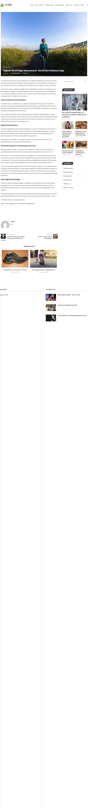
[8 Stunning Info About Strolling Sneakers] (43, 259)
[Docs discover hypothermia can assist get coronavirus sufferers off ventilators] (74, 102)
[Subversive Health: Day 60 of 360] (51, 307)
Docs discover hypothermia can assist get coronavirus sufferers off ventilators (74, 115)
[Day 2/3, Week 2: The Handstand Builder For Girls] (51, 318)
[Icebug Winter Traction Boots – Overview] (15, 259)
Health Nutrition (39, 5)
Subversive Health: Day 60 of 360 (67, 305)
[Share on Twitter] (20, 215)
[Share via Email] (28, 215)
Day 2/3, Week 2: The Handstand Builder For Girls (72, 315)
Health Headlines (59, 5)
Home (31, 5)
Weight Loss (68, 5)
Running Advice (49, 5)
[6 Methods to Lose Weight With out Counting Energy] (81, 125)
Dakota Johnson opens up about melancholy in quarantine (67, 133)
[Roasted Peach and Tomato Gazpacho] (68, 145)
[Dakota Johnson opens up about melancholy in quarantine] (68, 125)
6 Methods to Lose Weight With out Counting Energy (80, 133)
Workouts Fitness (79, 5)
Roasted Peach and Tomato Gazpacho (67, 151)
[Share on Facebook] (16, 215)
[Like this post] (12, 214)
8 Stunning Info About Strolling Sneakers (43, 270)
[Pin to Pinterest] (24, 215)
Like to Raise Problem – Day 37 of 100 (69, 295)
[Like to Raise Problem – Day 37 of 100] (51, 297)
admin (6, 73)
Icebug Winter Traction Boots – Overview (15, 270)
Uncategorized (67, 180)
